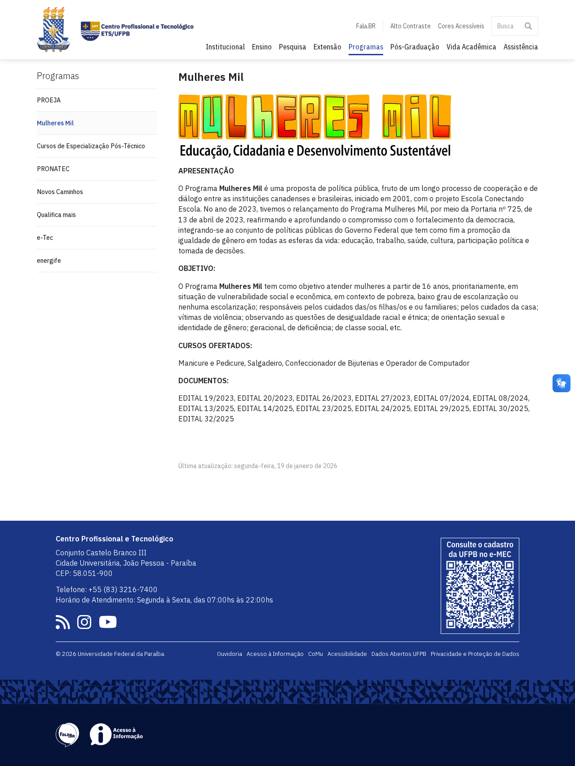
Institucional (225, 46)
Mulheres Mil (55, 123)
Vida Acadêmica (471, 46)
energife (49, 261)
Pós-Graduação (414, 46)
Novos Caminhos (60, 192)
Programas (366, 46)
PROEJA (49, 100)
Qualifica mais (56, 215)
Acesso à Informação (275, 654)
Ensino (262, 46)
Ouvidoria (229, 654)
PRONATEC (53, 169)
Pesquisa (292, 46)
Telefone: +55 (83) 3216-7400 (107, 589)
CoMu (315, 654)
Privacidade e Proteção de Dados (475, 654)
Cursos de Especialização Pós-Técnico (91, 146)
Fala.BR (366, 26)
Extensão (327, 46)
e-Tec (45, 238)
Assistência (521, 46)
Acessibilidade (347, 654)
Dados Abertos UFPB (399, 654)
